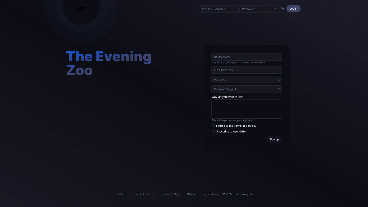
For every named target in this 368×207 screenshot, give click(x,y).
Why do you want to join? (227, 97)
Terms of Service (244, 125)
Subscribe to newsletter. (231, 131)
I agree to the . (236, 125)
